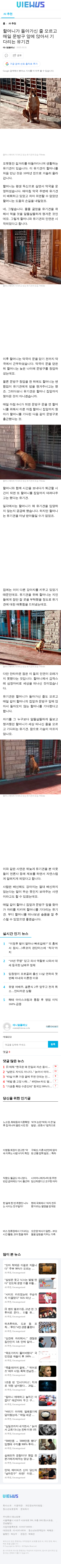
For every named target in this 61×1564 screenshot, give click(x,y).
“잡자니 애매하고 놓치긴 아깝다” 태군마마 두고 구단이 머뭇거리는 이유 (21, 1398)
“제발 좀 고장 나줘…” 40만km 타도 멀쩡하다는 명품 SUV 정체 (29, 1081)
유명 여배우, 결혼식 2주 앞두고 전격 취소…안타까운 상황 (33, 989)
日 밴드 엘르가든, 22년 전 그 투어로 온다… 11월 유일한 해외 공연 (21, 1311)
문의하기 (24, 1509)
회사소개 (7, 1505)
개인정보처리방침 (33, 1505)
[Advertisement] (30, 321)
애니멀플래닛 (9, 47)
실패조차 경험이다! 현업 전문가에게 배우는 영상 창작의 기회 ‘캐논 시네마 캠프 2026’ (21, 1457)
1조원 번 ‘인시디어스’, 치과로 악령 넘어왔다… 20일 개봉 (21, 1384)
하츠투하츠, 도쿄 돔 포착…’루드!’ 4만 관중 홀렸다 (21, 1325)
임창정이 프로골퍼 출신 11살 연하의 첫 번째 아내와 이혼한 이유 (33, 976)
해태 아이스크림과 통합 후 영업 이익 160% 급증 (33, 1001)
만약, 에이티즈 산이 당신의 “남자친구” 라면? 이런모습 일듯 (21, 1472)
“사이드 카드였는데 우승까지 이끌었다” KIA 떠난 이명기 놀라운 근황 (21, 1296)
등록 (53, 1044)
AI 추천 (8, 13)
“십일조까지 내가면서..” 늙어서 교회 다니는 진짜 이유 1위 (21, 1428)
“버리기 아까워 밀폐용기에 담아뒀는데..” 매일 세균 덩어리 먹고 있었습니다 (21, 1413)
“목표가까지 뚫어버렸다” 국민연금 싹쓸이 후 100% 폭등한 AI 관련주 (21, 1355)
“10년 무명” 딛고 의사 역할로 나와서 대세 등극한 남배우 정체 (33, 963)
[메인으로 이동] (30, 7)
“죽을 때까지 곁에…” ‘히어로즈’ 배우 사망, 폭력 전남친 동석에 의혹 (21, 1369)
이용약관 (18, 1505)
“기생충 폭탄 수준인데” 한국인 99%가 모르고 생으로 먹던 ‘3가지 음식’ (29, 1086)
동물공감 (8, 1037)
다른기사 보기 (52, 1026)
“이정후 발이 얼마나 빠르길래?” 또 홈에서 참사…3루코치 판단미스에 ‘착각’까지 (33, 948)
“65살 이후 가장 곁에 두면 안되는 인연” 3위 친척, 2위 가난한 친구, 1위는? (29, 1076)
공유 (19, 55)
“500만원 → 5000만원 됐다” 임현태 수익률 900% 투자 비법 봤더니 (21, 1442)
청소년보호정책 (10, 1509)
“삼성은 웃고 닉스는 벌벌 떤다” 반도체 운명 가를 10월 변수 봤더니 (21, 1281)
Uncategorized (18, 1272)
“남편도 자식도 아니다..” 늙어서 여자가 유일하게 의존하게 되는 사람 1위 (29, 1071)
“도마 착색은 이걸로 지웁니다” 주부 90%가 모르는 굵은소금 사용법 (21, 1267)
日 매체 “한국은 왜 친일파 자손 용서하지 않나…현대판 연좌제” (29, 1066)
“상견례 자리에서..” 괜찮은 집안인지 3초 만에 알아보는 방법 (21, 1340)
